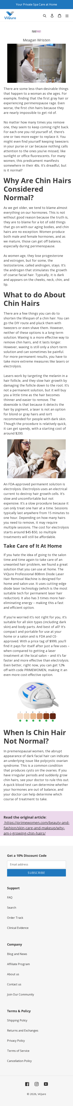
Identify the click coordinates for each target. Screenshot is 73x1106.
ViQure (42, 1094)
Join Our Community (20, 994)
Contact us (14, 984)
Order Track (15, 918)
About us (13, 974)
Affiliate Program (18, 964)
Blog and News (17, 954)
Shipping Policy (17, 1020)
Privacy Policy (16, 1041)
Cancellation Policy (19, 1061)
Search (11, 908)
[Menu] (67, 15)
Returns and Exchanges (22, 1030)
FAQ (9, 897)
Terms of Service (18, 1051)
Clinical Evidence (18, 928)
